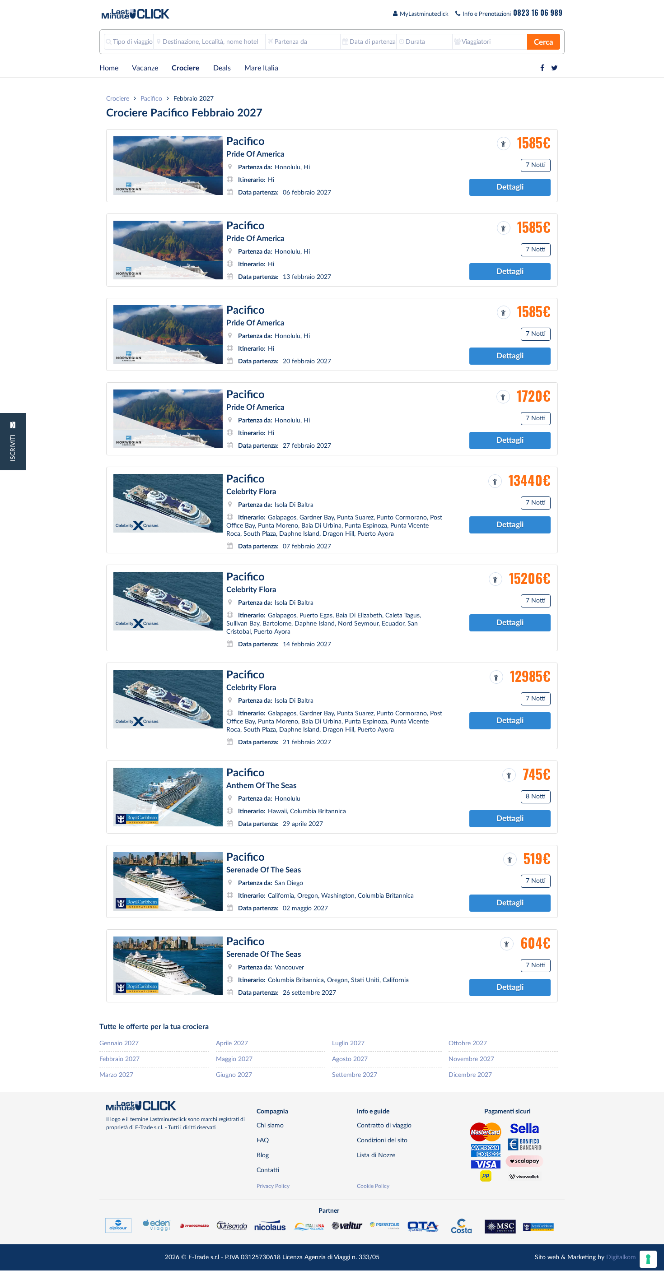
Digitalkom (621, 1257)
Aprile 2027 (232, 1043)
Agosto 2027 (350, 1059)
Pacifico (151, 98)
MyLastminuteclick (424, 14)
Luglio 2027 (348, 1043)
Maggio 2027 (234, 1059)
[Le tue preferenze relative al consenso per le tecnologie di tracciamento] (648, 1259)
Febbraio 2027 (119, 1059)
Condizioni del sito (382, 1140)
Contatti (268, 1170)
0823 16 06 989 (537, 12)
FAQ (263, 1140)
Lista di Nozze (376, 1155)
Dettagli (510, 187)
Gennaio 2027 (119, 1043)
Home (108, 68)
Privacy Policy (273, 1186)
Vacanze (145, 68)
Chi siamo (270, 1125)
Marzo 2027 (116, 1074)
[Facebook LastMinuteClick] (542, 68)
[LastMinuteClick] (178, 1106)
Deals (222, 68)
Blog (263, 1155)
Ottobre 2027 (468, 1043)
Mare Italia (261, 68)
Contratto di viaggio (384, 1125)
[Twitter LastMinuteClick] (554, 68)
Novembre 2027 (471, 1059)
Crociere (186, 68)
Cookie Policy (373, 1186)
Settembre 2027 (354, 1074)
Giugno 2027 (234, 1074)
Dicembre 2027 (470, 1074)
